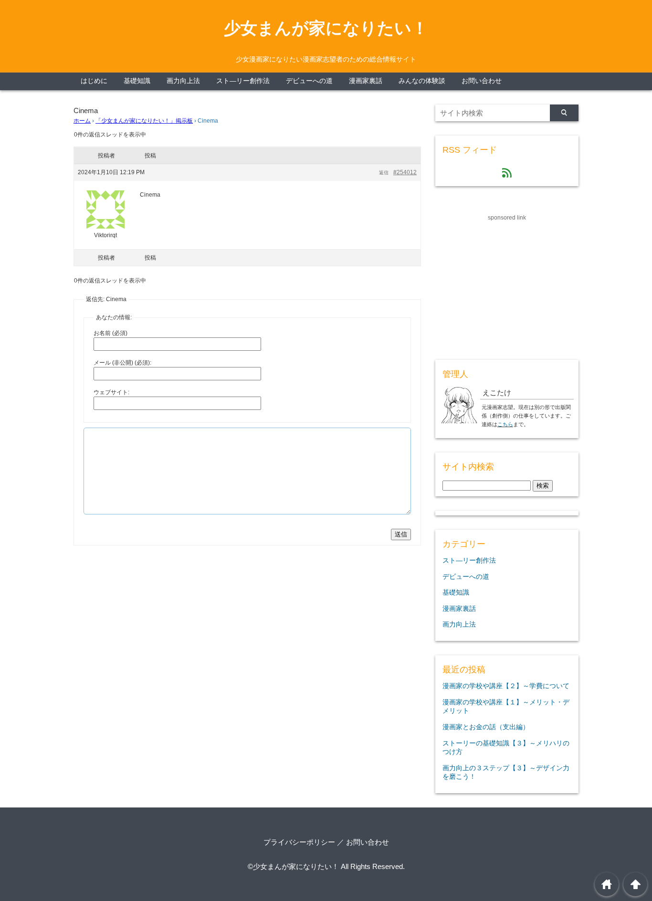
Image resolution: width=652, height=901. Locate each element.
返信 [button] (384, 172)
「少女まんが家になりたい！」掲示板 (144, 120)
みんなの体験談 (422, 80)
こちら (505, 424)
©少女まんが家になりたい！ (293, 866)
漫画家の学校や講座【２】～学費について (505, 686)
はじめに (94, 80)
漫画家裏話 (365, 80)
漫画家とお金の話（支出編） (485, 727)
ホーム (82, 120)
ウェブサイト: (111, 392)
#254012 (405, 172)
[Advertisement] (506, 282)
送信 (401, 534)
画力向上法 (183, 80)
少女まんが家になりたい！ (326, 28)
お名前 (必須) (110, 333)
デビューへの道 (309, 80)
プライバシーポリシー (299, 842)
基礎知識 (137, 80)
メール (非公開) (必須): (122, 362)
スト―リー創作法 (243, 80)
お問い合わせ (482, 80)
